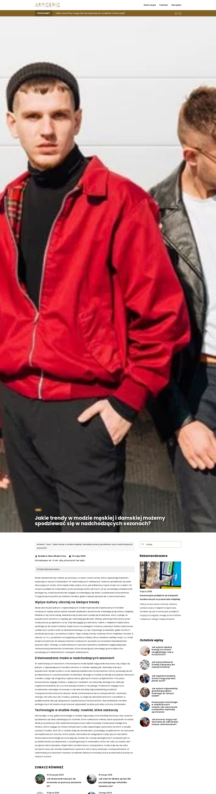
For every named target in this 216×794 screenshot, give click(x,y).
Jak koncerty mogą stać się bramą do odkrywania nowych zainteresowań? (165, 722)
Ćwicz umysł (150, 5)
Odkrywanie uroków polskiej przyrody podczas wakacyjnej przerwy (89, 13)
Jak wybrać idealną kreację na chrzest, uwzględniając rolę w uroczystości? (162, 651)
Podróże (164, 5)
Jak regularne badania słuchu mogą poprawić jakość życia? (164, 678)
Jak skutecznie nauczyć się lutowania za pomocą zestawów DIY (64, 782)
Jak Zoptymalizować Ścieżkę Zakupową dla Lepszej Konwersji (163, 664)
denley (46, 637)
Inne (38, 510)
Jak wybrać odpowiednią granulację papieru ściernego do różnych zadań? (165, 692)
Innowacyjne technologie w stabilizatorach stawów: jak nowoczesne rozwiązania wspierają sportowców (165, 707)
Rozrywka (176, 5)
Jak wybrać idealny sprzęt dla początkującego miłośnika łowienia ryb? (115, 782)
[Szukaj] (143, 544)
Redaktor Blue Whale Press (52, 556)
